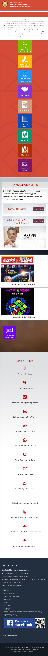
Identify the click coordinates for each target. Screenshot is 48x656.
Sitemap (6, 590)
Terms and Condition (11, 596)
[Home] (17, 4)
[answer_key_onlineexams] (9, 332)
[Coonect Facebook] (25, 624)
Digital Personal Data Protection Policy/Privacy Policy (22, 612)
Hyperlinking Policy (10, 615)
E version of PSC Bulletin (24, 284)
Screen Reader (8, 593)
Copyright (6, 609)
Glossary (6, 605)
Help (5, 602)
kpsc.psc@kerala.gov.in (12, 585)
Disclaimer (7, 599)
